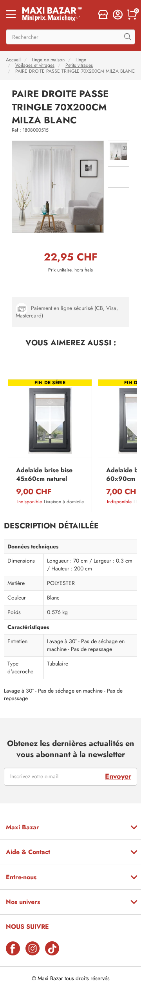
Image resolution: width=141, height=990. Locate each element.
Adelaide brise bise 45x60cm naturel (44, 474)
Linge (81, 60)
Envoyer (118, 776)
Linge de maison (48, 60)
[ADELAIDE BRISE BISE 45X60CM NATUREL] (50, 420)
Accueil (13, 60)
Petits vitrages (79, 65)
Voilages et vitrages (34, 65)
